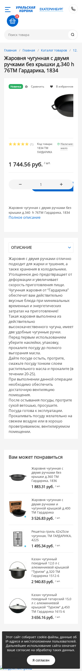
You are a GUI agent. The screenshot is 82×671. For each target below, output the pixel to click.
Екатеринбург (51, 9)
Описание (21, 247)
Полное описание (25, 217)
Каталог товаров (54, 50)
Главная (10, 50)
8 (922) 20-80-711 (73, 8)
